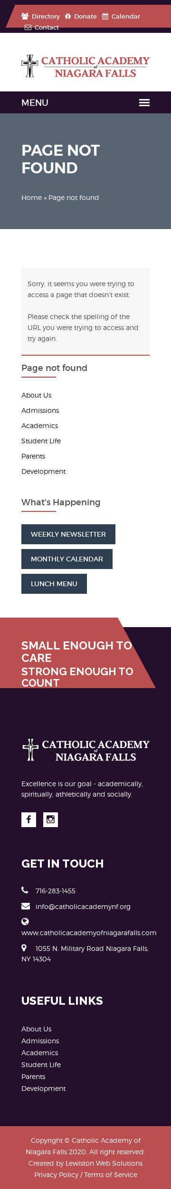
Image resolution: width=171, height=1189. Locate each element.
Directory (45, 16)
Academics (39, 425)
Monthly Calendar (67, 559)
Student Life (41, 441)
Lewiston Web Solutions (104, 1163)
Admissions (40, 410)
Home (31, 197)
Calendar (125, 16)
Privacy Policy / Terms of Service (85, 1174)
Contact (46, 27)
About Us (36, 395)
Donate (85, 16)
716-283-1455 (56, 891)
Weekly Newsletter (68, 534)
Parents (33, 456)
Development (43, 471)
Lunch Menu (54, 584)
